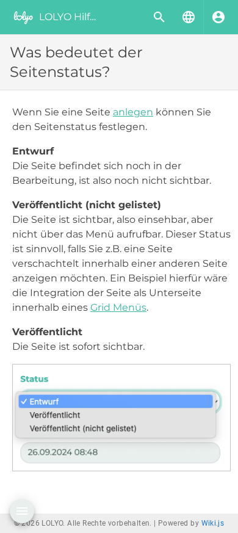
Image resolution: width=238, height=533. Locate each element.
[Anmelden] (218, 17)
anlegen (133, 112)
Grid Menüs (118, 307)
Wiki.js (213, 523)
